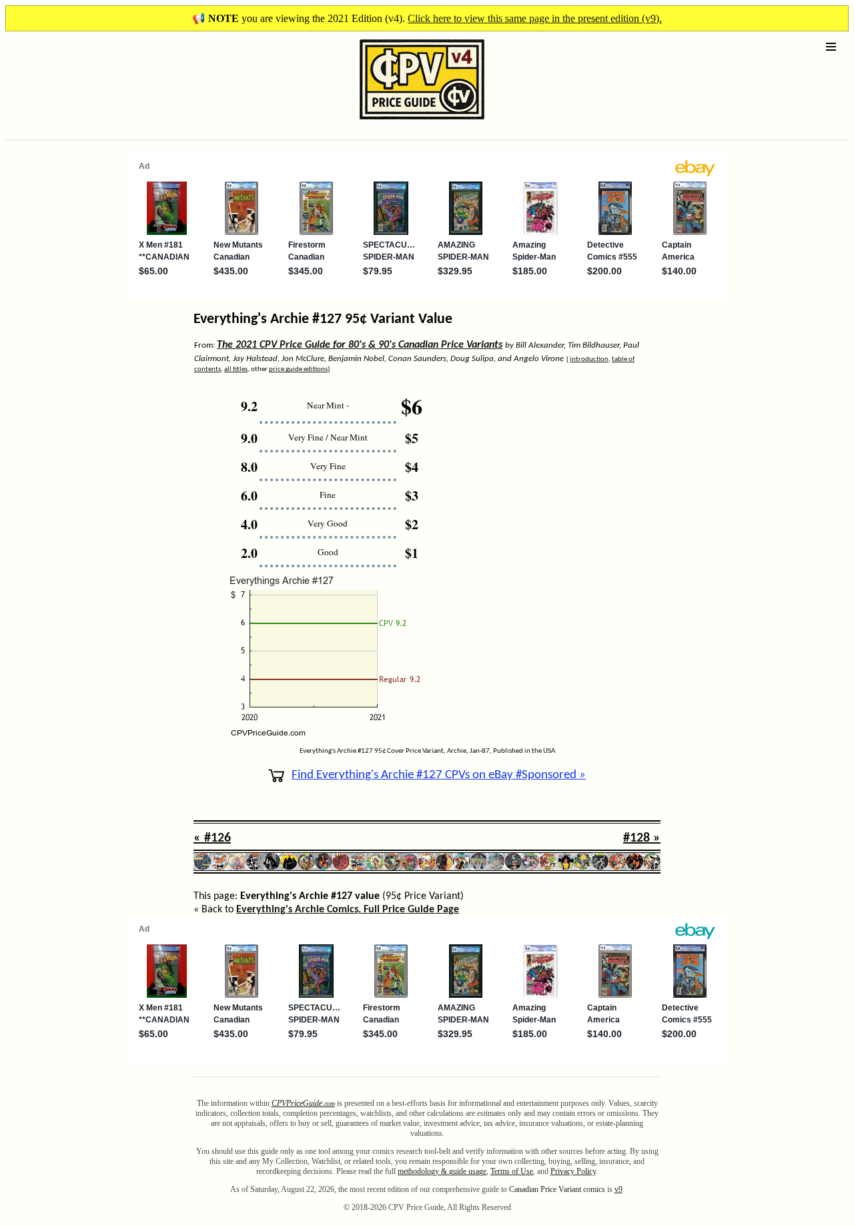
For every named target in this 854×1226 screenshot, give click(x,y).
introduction (589, 359)
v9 (618, 1189)
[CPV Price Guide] (398, 122)
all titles (236, 369)
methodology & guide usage (442, 1171)
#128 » (642, 838)
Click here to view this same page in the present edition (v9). (535, 18)
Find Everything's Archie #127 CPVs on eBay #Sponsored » (439, 775)
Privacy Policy (573, 1171)
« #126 (212, 838)
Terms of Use (511, 1171)
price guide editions (298, 369)
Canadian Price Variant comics (557, 1189)
